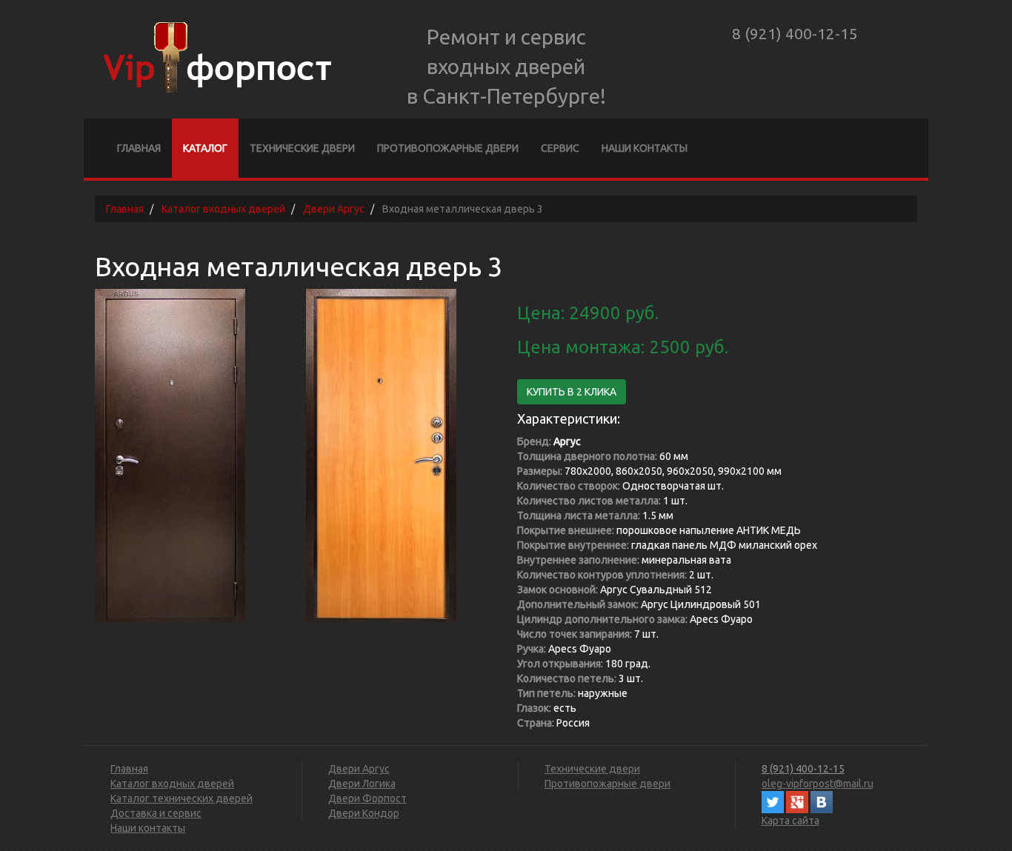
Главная (139, 148)
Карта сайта (790, 821)
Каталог (205, 148)
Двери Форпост (367, 798)
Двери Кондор (363, 813)
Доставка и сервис (156, 813)
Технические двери (302, 148)
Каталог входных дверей (172, 784)
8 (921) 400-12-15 (795, 33)
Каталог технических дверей (181, 798)
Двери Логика (362, 784)
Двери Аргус (359, 769)
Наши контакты (645, 148)
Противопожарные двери (448, 148)
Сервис (560, 148)
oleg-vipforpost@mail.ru (817, 784)
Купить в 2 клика (571, 392)
